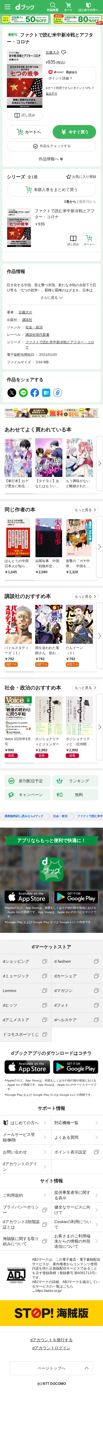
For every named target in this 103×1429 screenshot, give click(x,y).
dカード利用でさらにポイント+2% (68, 87)
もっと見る (83, 510)
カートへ (33, 132)
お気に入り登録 (84, 177)
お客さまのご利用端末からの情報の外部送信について (72, 1241)
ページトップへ (51, 1368)
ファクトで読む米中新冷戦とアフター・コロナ (65, 213)
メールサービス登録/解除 (19, 1137)
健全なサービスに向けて (72, 1209)
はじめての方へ (25, 1122)
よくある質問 (66, 1137)
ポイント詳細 (58, 78)
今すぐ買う (79, 132)
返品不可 (51, 93)
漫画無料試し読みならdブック (24, 816)
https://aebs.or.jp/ (48, 1291)
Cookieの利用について (72, 1224)
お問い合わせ (15, 1152)
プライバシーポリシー (21, 1209)
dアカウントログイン (20, 1166)
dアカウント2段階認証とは (21, 1224)
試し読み (28, 115)
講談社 (27, 320)
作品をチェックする (55, 146)
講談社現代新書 (37, 335)
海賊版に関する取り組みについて (21, 1241)
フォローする (63, 52)
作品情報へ (49, 159)
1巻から (70, 201)
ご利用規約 (13, 1195)
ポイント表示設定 (70, 1152)
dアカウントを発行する (51, 1340)
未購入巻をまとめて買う (56, 189)
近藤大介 (53, 52)
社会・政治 (34, 327)
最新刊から (87, 201)
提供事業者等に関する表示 (72, 1195)
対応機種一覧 (66, 1122)
